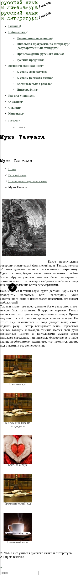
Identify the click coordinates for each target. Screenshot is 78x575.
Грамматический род (18, 503)
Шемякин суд (17, 384)
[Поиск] (19, 572)
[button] (14, 120)
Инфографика (27, 89)
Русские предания (30, 60)
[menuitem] (43, 26)
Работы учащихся (21, 95)
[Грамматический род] (18, 506)
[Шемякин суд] (18, 387)
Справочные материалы (34, 38)
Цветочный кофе (17, 542)
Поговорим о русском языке (27, 181)
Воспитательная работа (34, 83)
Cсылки (14, 107)
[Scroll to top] (3, 567)
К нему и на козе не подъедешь (17, 424)
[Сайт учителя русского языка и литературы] (39, 10)
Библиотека (17, 32)
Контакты (15, 113)
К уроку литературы (31, 71)
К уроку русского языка (34, 77)
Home (12, 169)
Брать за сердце (17, 464)
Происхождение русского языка (40, 54)
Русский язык (17, 175)
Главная (14, 26)
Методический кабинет (25, 65)
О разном (15, 101)
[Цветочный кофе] (18, 545)
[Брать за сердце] (18, 468)
